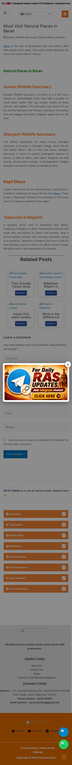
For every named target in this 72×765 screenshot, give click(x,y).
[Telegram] (64, 732)
